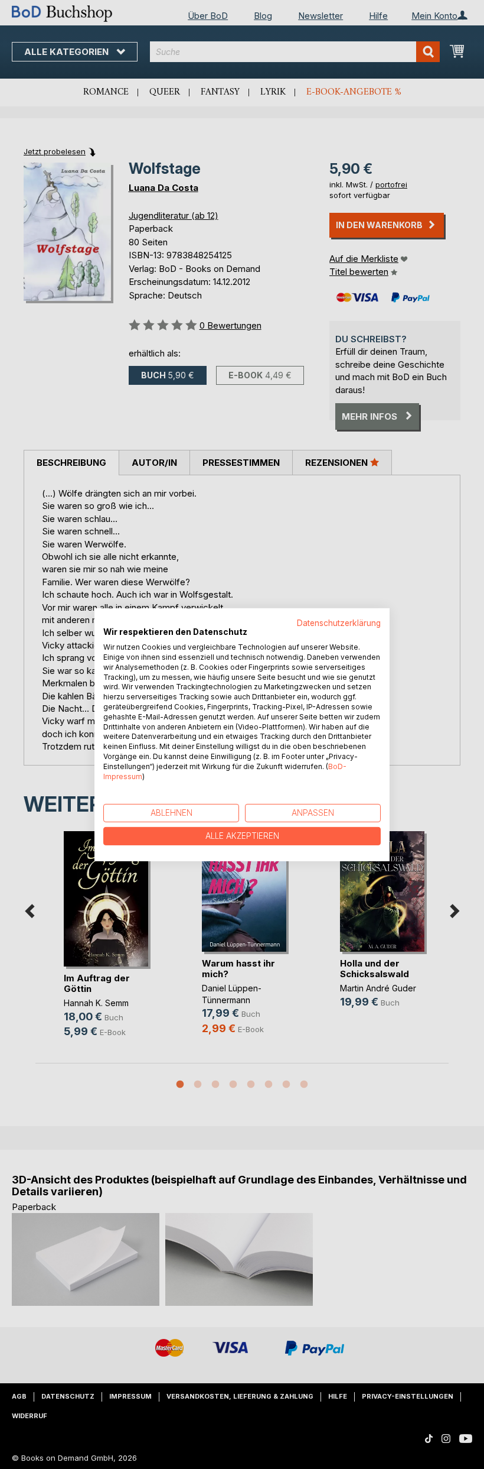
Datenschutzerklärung (339, 622)
